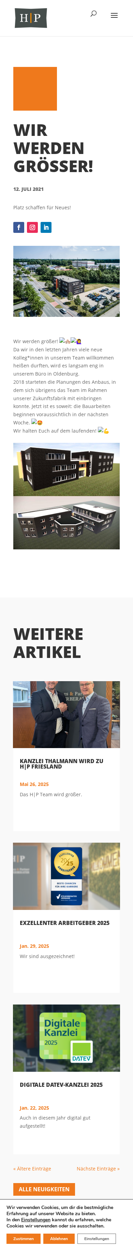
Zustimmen (23, 1238)
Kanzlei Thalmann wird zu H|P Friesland (61, 763)
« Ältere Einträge (32, 1168)
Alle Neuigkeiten (44, 1189)
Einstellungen (35, 1220)
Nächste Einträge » (98, 1168)
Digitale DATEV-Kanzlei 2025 (61, 1085)
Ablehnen (59, 1238)
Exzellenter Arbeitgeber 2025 (64, 923)
